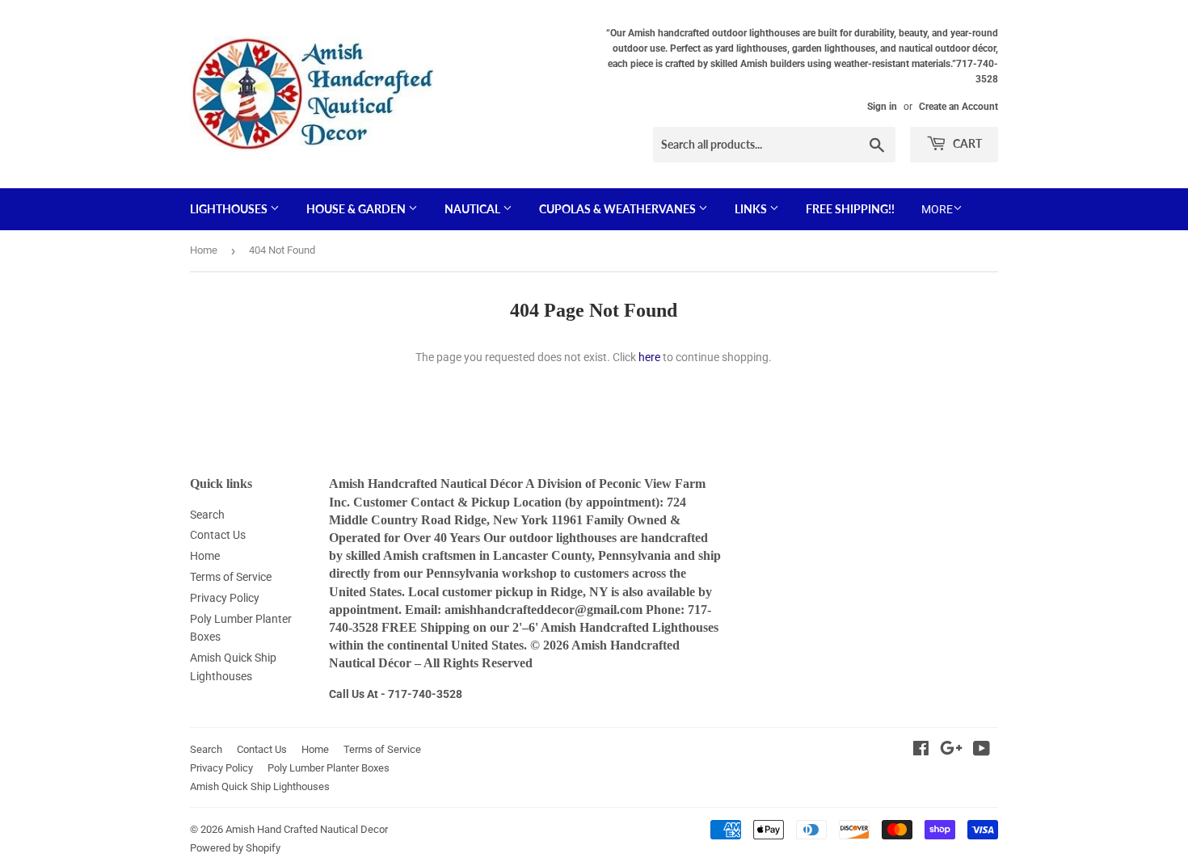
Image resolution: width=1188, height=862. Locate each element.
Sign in (882, 106)
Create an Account (958, 106)
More (937, 209)
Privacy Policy (224, 597)
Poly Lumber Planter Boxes (329, 768)
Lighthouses (230, 209)
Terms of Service (231, 576)
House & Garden (357, 209)
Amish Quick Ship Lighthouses (260, 786)
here (649, 357)
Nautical (473, 209)
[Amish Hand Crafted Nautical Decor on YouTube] (981, 750)
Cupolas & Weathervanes (618, 209)
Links (752, 209)
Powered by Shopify (235, 848)
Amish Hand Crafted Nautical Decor (306, 829)
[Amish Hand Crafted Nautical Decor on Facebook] (920, 750)
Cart (966, 143)
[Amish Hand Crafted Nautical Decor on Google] (951, 750)
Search (207, 514)
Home (203, 250)
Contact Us (218, 534)
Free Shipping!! (850, 209)
